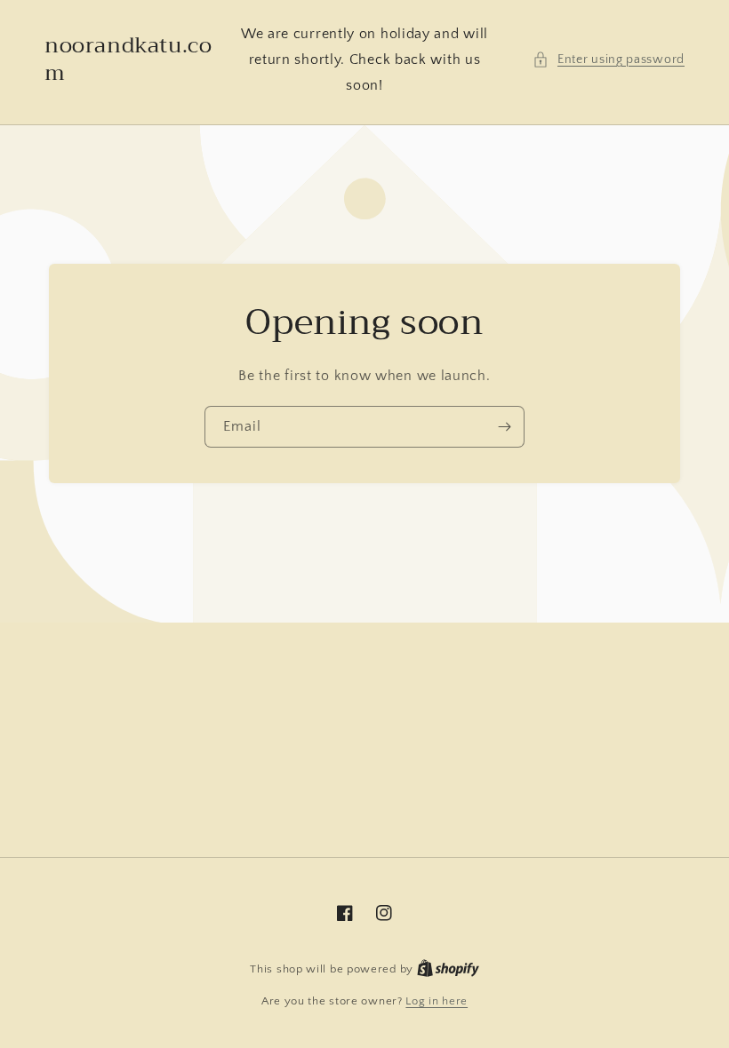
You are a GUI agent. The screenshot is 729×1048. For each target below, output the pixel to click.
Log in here (436, 1001)
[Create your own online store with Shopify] (448, 969)
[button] (609, 60)
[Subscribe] (504, 427)
